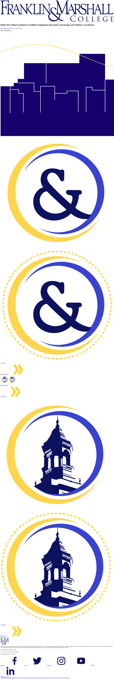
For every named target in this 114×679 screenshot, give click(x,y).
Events (52, 677)
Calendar (2, 677)
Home (2, 28)
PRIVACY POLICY (5, 676)
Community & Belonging (42, 677)
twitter (25, 665)
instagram (49, 665)
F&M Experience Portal (65, 677)
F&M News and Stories (24, 677)
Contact (18, 677)
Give (5, 677)
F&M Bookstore (13, 677)
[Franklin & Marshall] (57, 21)
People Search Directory (9, 28)
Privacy (49, 677)
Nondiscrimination (33, 677)
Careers (8, 677)
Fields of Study (57, 677)
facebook (3, 665)
